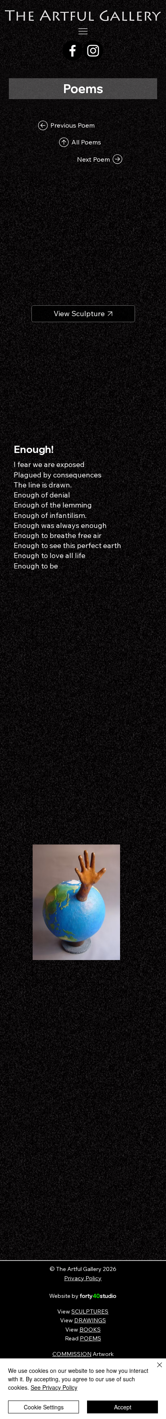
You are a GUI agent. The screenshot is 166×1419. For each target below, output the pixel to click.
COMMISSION (71, 1354)
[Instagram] (93, 51)
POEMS (90, 1338)
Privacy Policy (83, 1278)
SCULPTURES (89, 1311)
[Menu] (83, 31)
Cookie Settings (44, 1407)
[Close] (154, 1369)
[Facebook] (72, 51)
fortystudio (98, 1295)
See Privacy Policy (54, 1387)
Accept (122, 1407)
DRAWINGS (90, 1320)
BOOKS (90, 1329)
